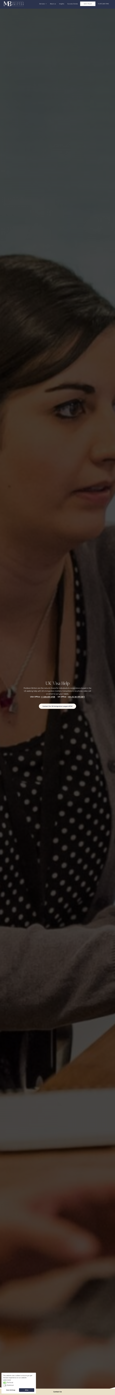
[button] (4, 1383)
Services (42, 4)
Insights (61, 4)
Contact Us (57, 1392)
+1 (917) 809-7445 (103, 4)
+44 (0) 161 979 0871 (76, 697)
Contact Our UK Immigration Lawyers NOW (57, 706)
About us (53, 4)
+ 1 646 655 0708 (48, 697)
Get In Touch (88, 4)
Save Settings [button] (10, 1390)
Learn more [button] (7, 1380)
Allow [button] (26, 1390)
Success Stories (72, 4)
